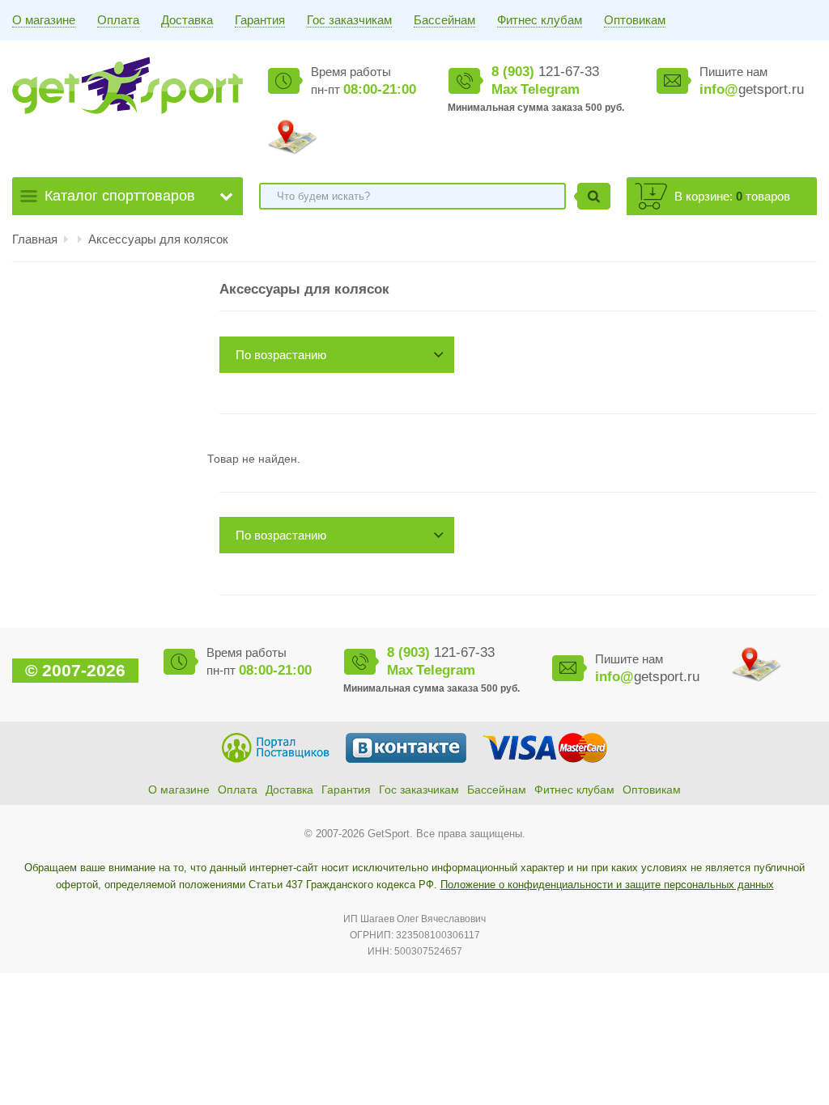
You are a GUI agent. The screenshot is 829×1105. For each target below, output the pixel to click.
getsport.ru (751, 89)
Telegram (550, 89)
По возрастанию (281, 355)
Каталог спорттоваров (120, 196)
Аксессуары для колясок (158, 239)
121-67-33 (545, 71)
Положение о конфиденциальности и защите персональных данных (607, 884)
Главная (34, 239)
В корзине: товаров (732, 196)
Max (504, 89)
